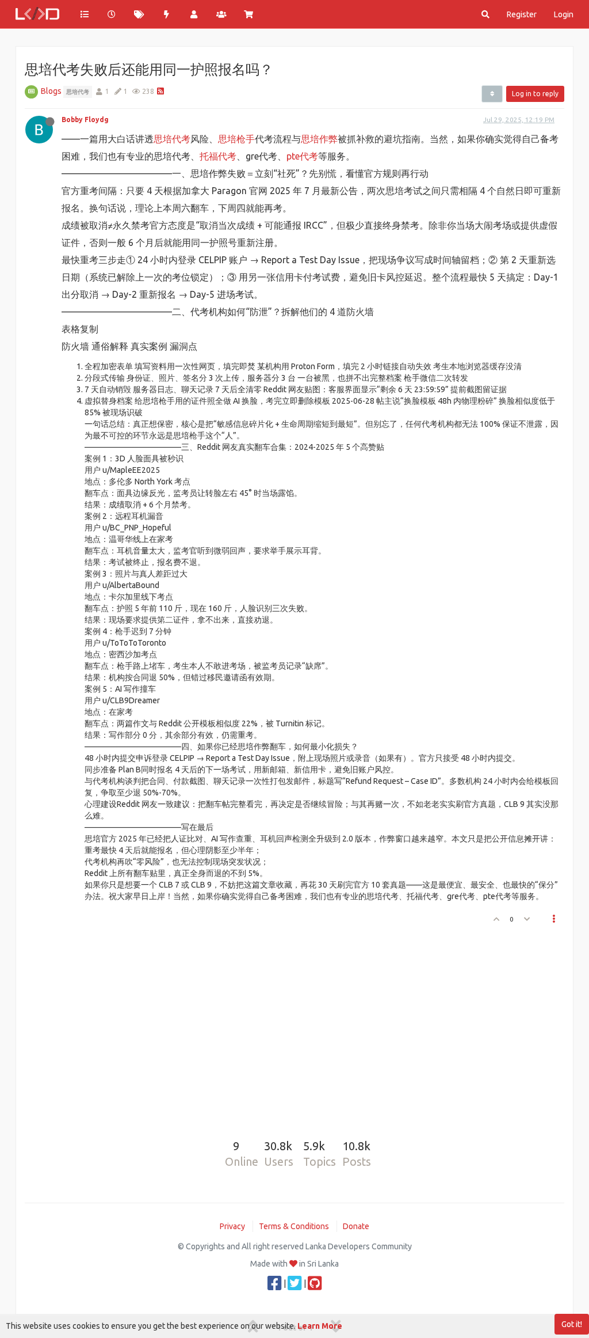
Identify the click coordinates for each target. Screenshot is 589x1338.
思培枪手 (236, 139)
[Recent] (112, 14)
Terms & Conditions (294, 1226)
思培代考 (172, 139)
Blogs (51, 91)
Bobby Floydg (85, 119)
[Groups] (221, 14)
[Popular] (167, 14)
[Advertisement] (287, 1027)
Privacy (232, 1226)
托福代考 (218, 156)
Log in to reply (535, 93)
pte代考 (302, 156)
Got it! (571, 1324)
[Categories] (84, 14)
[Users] (194, 14)
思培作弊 (319, 139)
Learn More (319, 1326)
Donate (356, 1226)
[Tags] (139, 14)
